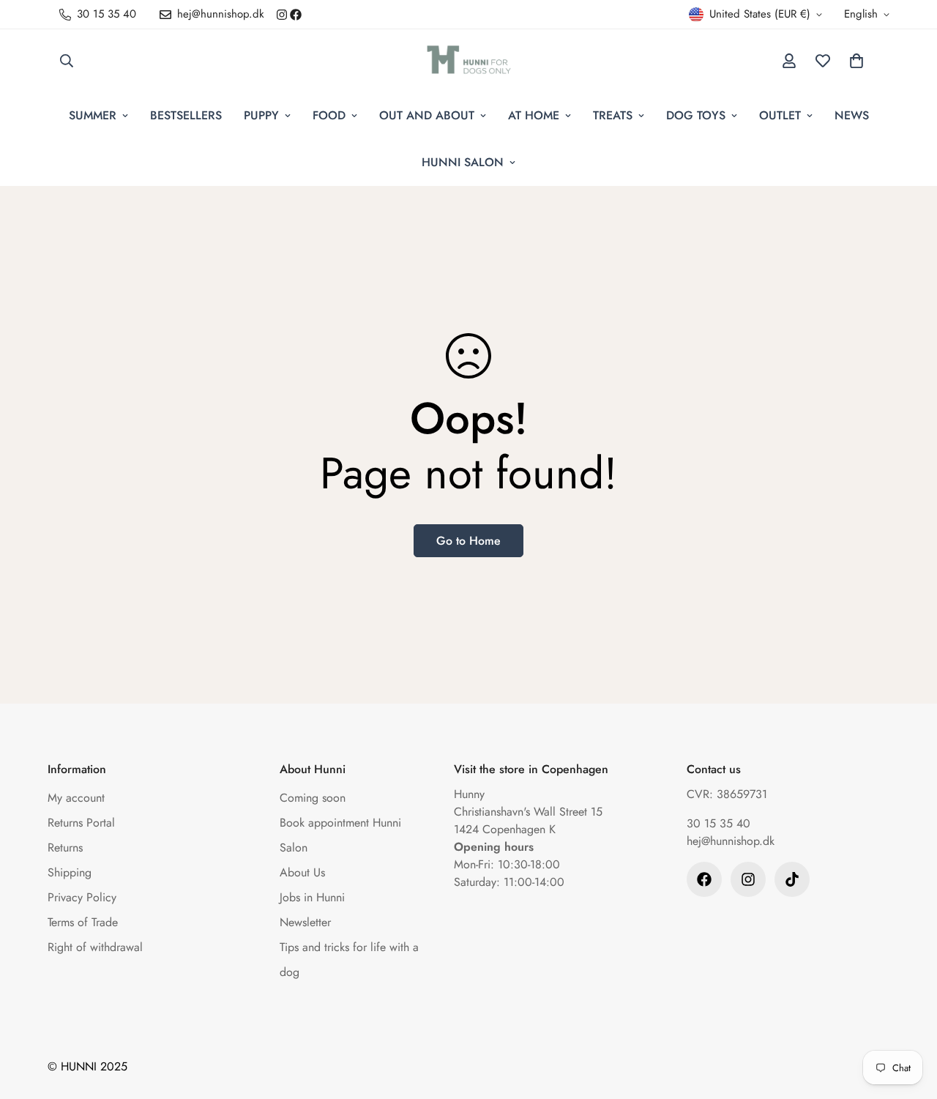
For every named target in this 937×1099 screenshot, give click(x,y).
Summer (92, 115)
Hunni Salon (463, 162)
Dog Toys (695, 115)
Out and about (426, 115)
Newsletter (305, 922)
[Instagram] (282, 15)
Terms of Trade (83, 922)
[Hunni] (469, 60)
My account (76, 797)
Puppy (261, 115)
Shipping (70, 872)
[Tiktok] (792, 879)
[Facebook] (296, 15)
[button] (856, 61)
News (852, 115)
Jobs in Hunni (312, 897)
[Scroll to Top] (908, 1019)
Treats (612, 115)
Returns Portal (81, 822)
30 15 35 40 (718, 823)
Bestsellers (186, 115)
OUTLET (780, 115)
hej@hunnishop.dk (730, 840)
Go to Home (468, 540)
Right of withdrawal (95, 947)
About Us (302, 872)
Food (329, 115)
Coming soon (313, 797)
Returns (65, 847)
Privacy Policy (82, 897)
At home (533, 115)
